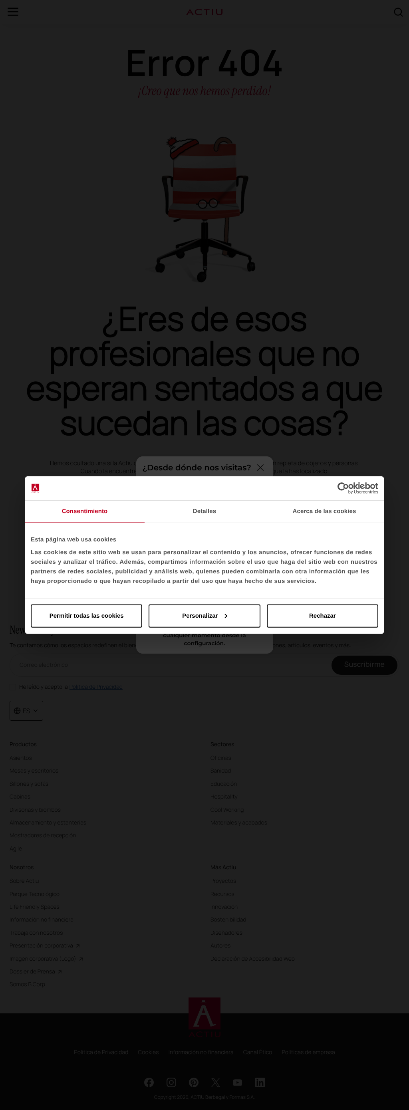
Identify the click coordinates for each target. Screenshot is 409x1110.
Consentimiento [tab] (85, 511)
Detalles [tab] (204, 511)
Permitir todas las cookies (87, 615)
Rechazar (322, 615)
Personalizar (200, 615)
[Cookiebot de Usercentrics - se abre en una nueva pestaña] (343, 488)
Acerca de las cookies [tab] (324, 511)
